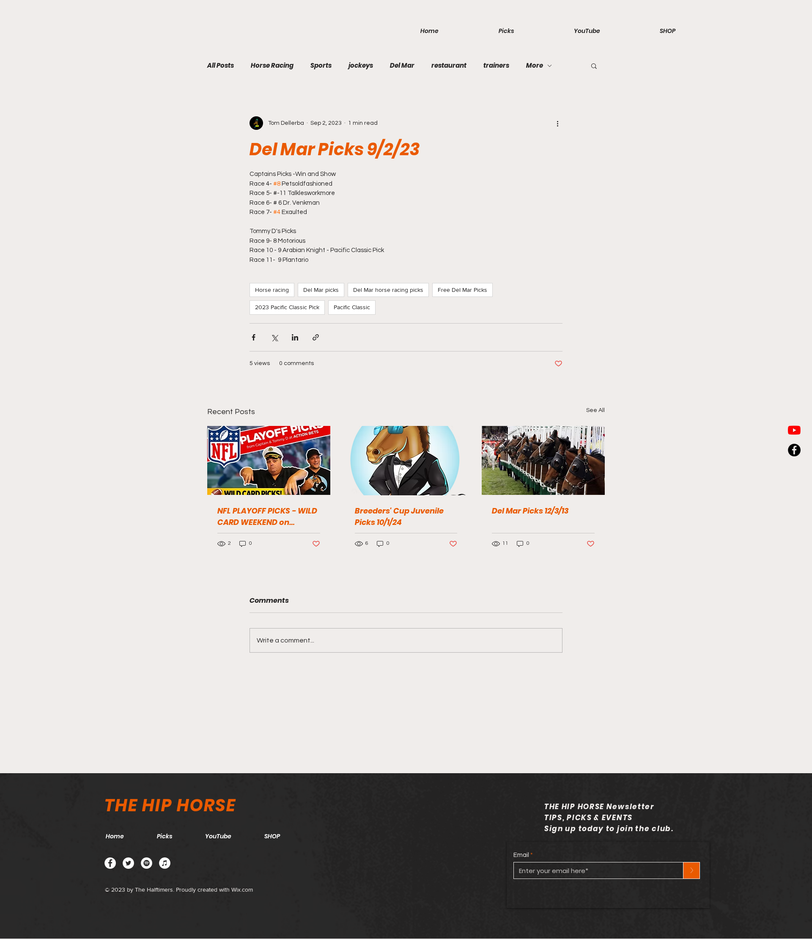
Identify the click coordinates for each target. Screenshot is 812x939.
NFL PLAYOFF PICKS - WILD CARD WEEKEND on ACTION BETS (267, 516)
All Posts (220, 65)
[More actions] (557, 123)
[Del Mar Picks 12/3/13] (543, 460)
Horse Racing (272, 65)
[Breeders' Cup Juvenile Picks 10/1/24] (406, 460)
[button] (594, 65)
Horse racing (272, 289)
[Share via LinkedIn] (295, 337)
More (534, 65)
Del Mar (402, 65)
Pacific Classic (352, 307)
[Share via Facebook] (254, 337)
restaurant (448, 65)
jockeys (360, 65)
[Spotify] (146, 863)
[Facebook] (110, 863)
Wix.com (242, 889)
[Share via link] (316, 337)
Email (521, 855)
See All (595, 410)
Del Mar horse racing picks (388, 289)
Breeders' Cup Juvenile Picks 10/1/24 (399, 516)
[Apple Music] (164, 863)
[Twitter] (128, 863)
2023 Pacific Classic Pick (287, 307)
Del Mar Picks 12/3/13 (530, 510)
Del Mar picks (321, 289)
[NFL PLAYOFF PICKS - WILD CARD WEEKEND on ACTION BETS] (268, 460)
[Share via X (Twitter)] (274, 337)
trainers (496, 65)
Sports (321, 65)
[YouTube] (794, 430)
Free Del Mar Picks (462, 289)
